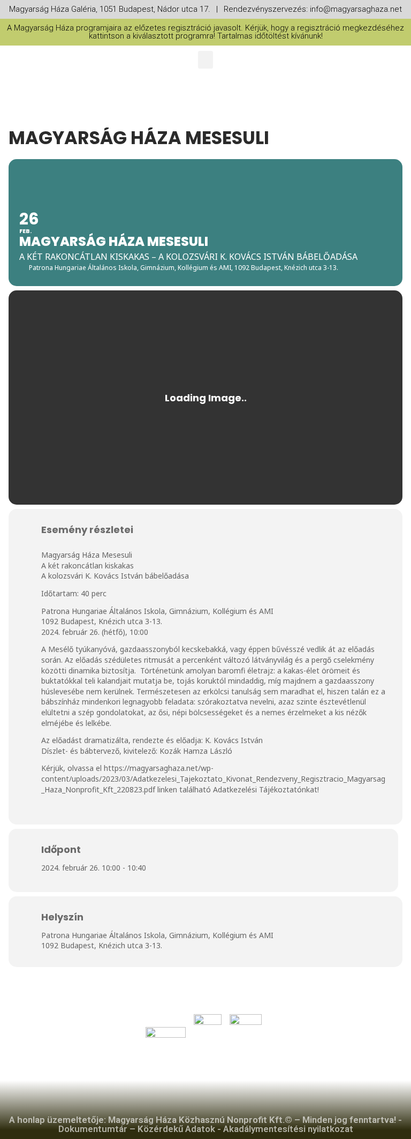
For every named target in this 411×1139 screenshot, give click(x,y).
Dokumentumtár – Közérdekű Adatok (136, 1128)
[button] (205, 60)
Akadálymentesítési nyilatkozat (288, 1128)
